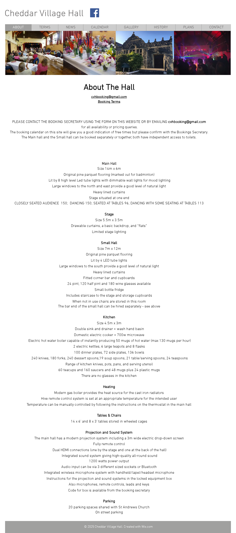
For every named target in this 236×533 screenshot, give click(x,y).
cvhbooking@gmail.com (109, 97)
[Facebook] (94, 12)
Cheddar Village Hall (44, 13)
